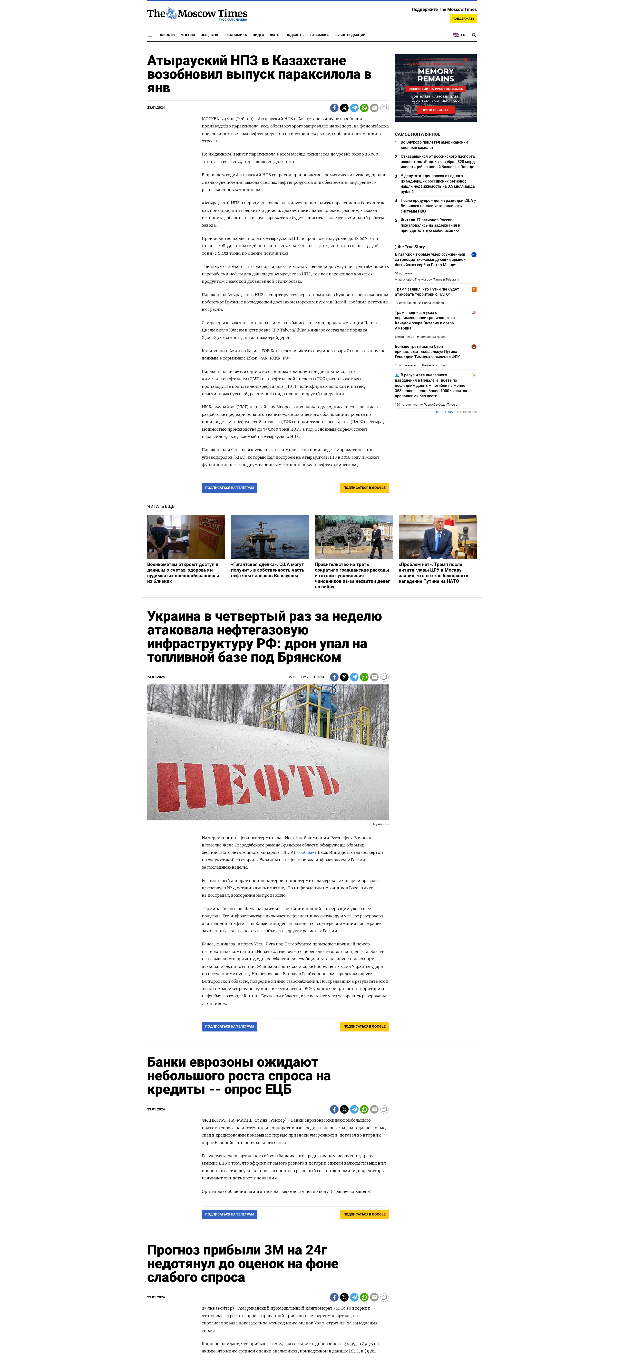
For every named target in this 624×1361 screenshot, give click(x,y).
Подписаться (312, 709)
